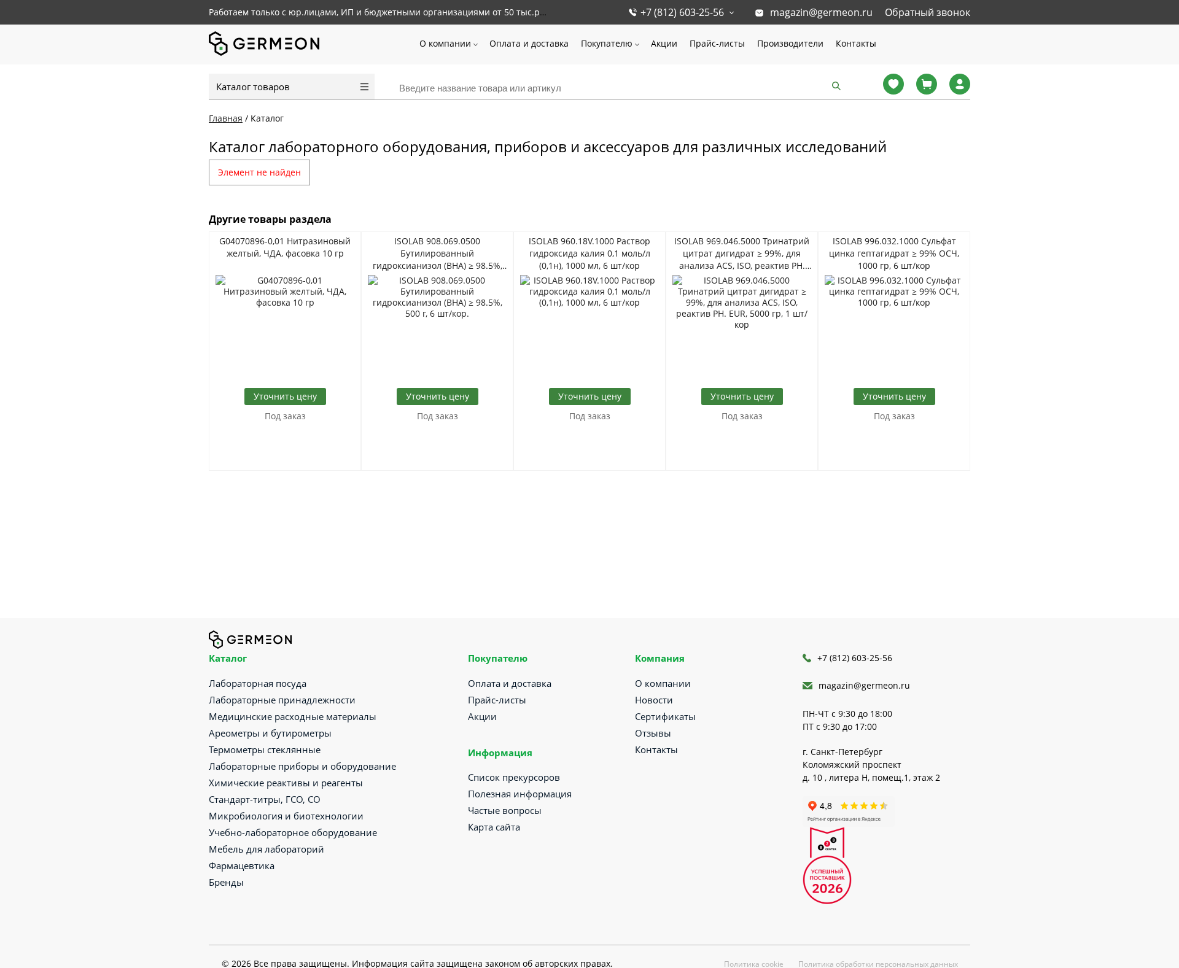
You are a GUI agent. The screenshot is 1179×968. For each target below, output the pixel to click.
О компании (445, 43)
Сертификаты (665, 716)
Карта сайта (494, 827)
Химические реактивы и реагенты (286, 782)
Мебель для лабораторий (266, 849)
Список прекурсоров (514, 777)
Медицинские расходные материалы (292, 716)
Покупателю (606, 43)
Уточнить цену (285, 396)
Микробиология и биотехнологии (286, 816)
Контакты (856, 43)
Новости (654, 700)
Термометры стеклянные (265, 749)
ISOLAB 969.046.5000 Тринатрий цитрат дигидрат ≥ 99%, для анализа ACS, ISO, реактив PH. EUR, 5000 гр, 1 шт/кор (741, 253)
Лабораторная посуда (257, 683)
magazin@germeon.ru (821, 12)
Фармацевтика (241, 865)
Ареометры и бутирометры (270, 733)
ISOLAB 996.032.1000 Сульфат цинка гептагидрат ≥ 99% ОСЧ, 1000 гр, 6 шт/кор (894, 253)
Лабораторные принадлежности (282, 700)
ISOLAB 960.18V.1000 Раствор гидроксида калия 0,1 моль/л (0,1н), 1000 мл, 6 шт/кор (589, 253)
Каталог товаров (253, 86)
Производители (790, 43)
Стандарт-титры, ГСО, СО (265, 799)
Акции (664, 43)
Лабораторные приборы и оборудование (302, 766)
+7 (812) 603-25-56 (682, 12)
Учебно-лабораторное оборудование (293, 832)
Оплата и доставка (529, 43)
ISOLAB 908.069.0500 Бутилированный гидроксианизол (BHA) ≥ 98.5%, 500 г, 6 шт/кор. (437, 253)
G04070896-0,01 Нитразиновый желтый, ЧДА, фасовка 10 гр (285, 247)
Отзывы (653, 733)
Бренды (226, 882)
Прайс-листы (717, 43)
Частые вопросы (505, 810)
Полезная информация (520, 794)
